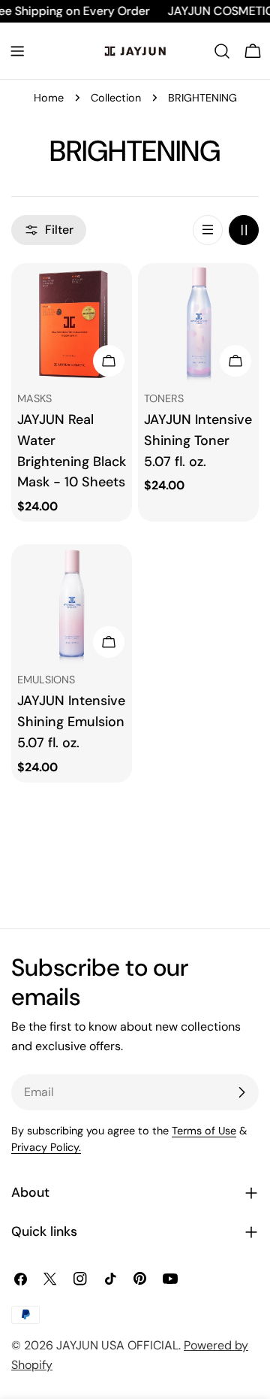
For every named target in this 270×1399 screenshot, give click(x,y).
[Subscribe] (241, 1092)
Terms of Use (204, 1130)
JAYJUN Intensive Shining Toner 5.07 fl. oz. (198, 440)
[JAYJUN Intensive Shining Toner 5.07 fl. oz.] (198, 323)
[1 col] (208, 230)
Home (49, 97)
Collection (116, 97)
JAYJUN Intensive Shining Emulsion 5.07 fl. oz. (71, 722)
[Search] (222, 51)
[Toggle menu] (17, 51)
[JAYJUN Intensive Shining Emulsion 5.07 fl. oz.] (71, 604)
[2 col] (244, 230)
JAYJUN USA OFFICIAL (117, 1345)
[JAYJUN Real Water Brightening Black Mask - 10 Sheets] (71, 323)
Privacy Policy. (46, 1147)
